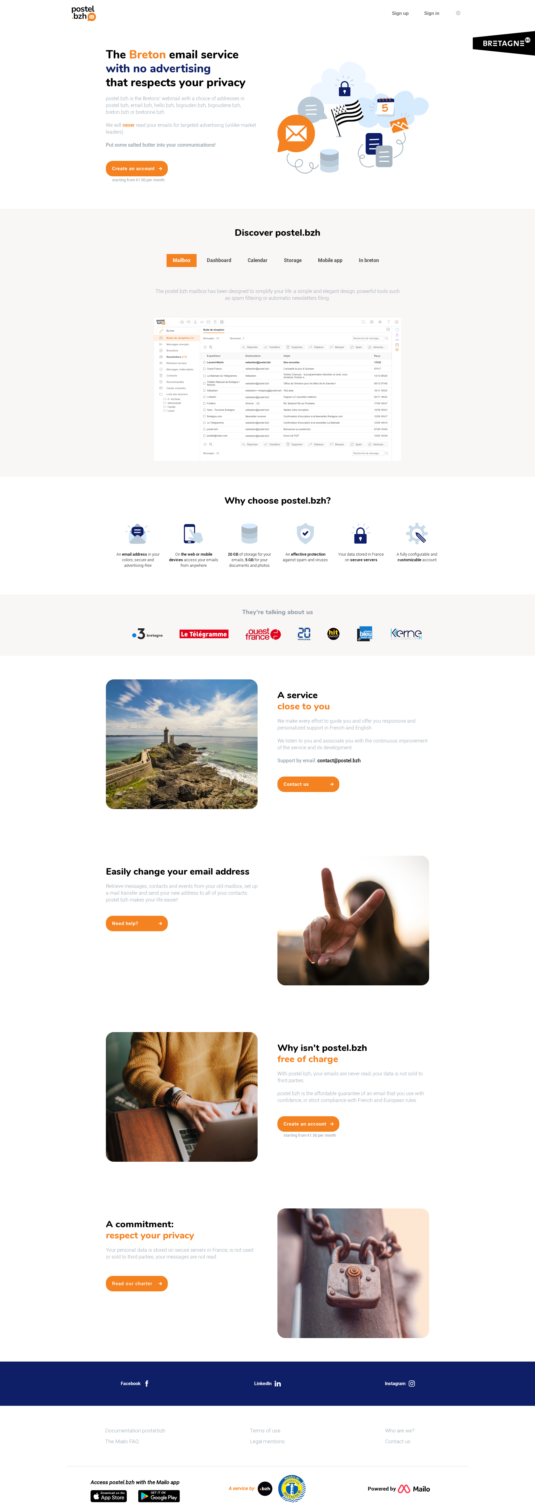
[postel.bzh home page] (84, 13)
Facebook (131, 1383)
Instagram (395, 1383)
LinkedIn (263, 1383)
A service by (241, 1488)
